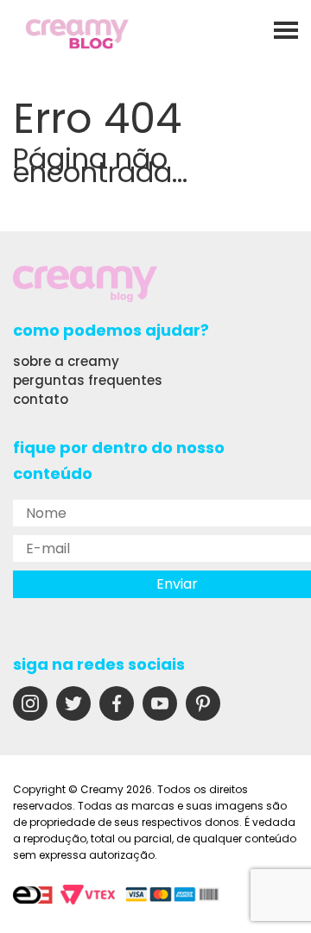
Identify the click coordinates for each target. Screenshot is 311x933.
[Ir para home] (78, 36)
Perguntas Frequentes (87, 380)
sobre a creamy (66, 361)
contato (40, 399)
